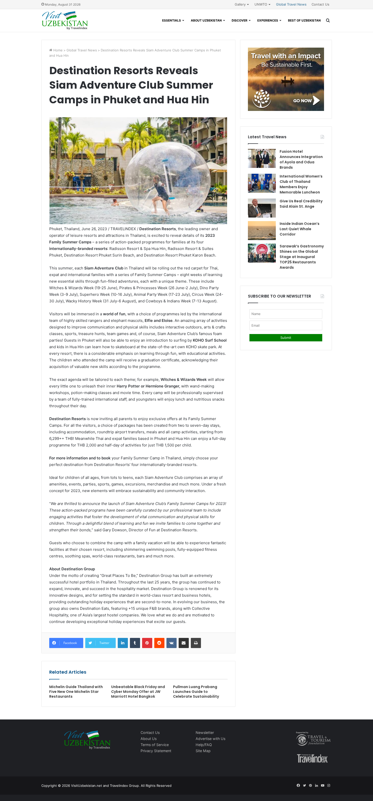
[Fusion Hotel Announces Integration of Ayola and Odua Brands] (262, 158)
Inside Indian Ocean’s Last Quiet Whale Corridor (299, 229)
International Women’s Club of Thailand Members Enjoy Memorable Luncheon (301, 184)
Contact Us (320, 4)
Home (57, 50)
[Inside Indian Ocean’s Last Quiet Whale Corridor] (262, 230)
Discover (239, 20)
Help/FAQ (204, 745)
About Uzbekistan (206, 20)
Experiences (267, 20)
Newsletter (205, 732)
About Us (149, 738)
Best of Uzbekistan (304, 20)
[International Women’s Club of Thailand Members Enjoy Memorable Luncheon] (262, 183)
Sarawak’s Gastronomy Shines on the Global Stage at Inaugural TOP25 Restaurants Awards (302, 257)
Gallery (240, 4)
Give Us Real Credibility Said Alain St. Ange (301, 204)
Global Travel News (291, 4)
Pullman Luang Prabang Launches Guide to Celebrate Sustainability (196, 691)
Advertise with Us (210, 738)
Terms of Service (155, 745)
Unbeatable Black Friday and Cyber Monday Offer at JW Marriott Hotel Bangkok (138, 691)
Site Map (203, 751)
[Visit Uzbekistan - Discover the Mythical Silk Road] (64, 20)
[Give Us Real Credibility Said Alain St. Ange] (262, 208)
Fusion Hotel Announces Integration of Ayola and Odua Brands (301, 159)
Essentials (171, 20)
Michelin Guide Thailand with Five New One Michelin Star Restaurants (76, 691)
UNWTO (261, 4)
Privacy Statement (156, 751)
